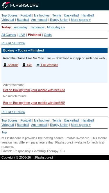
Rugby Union (59, 19)
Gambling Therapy (45, 151)
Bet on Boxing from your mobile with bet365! (34, 90)
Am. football (39, 19)
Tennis (57, 15)
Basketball (71, 15)
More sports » (81, 19)
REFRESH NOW (13, 43)
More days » (56, 27)
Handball (87, 15)
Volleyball (7, 19)
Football (25, 15)
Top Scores (9, 15)
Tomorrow (37, 27)
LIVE (22, 34)
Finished (34, 34)
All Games (8, 34)
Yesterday (20, 27)
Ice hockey (42, 15)
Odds (48, 34)
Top (4, 132)
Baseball (23, 19)
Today (6, 27)
